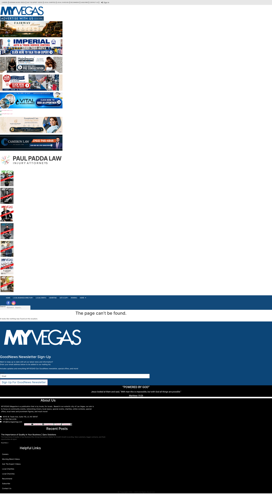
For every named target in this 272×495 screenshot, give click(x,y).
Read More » (4, 443)
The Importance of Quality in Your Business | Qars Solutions (28, 434)
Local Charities (49, 2)
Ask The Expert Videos (34, 2)
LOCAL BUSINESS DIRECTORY (23, 298)
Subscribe (84, 2)
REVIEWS (74, 298)
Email (2, 373)
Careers (5, 2)
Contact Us (94, 2)
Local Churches (63, 2)
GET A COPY (64, 298)
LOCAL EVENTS (41, 298)
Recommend (75, 2)
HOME (8, 298)
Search (3, 306)
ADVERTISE (53, 298)
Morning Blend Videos (17, 2)
